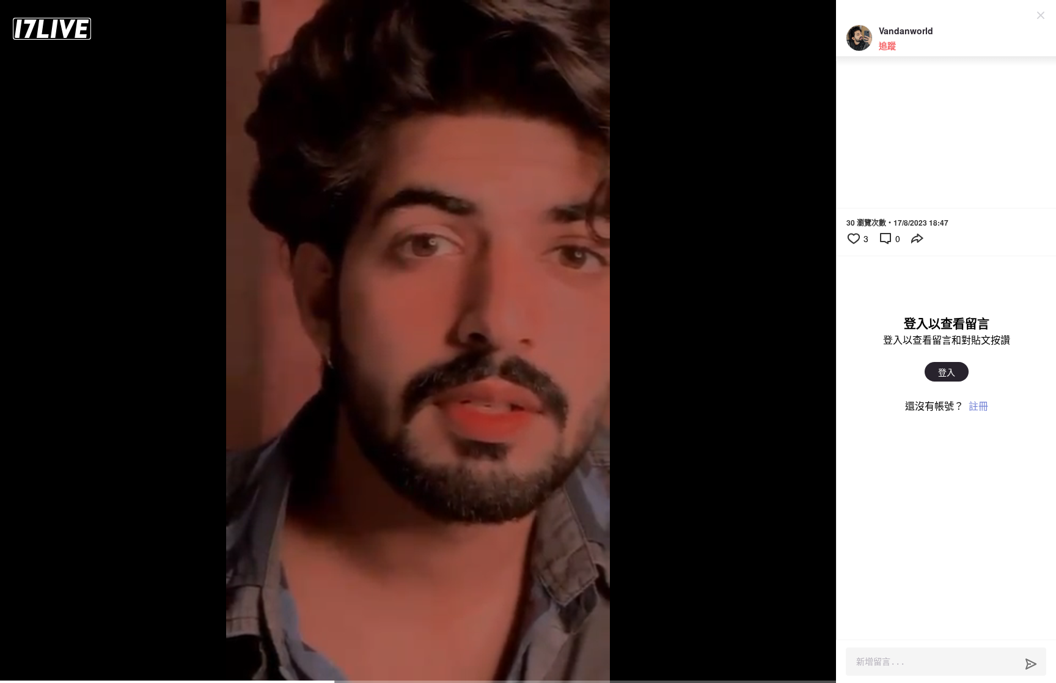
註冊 (978, 406)
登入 (946, 372)
